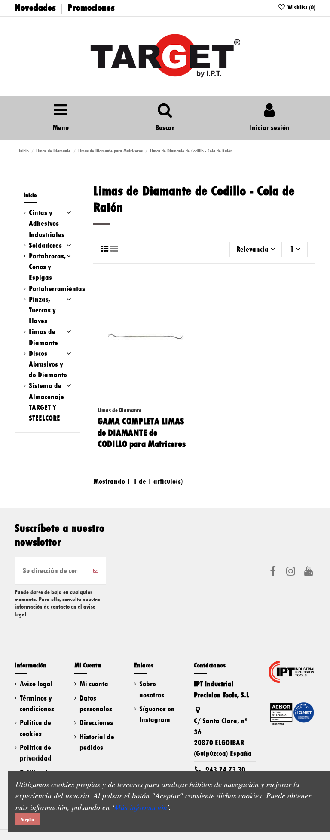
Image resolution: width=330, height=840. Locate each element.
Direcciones (96, 722)
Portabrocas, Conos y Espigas (47, 267)
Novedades (35, 7)
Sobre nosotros (151, 689)
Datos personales (95, 703)
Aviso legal (36, 683)
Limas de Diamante (43, 336)
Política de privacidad (36, 752)
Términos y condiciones (37, 703)
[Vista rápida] (190, 319)
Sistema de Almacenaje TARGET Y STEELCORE (46, 401)
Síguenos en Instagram (157, 714)
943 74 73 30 (225, 769)
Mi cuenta (93, 683)
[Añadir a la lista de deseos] (190, 286)
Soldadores (45, 245)
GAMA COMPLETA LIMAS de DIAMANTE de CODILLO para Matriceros (142, 432)
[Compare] (190, 303)
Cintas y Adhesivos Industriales (46, 223)
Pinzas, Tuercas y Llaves (42, 310)
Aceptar (27, 819)
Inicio (30, 195)
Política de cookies (35, 727)
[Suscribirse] (96, 570)
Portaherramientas (57, 288)
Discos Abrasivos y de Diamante (48, 364)
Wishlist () (300, 7)
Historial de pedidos (96, 742)
